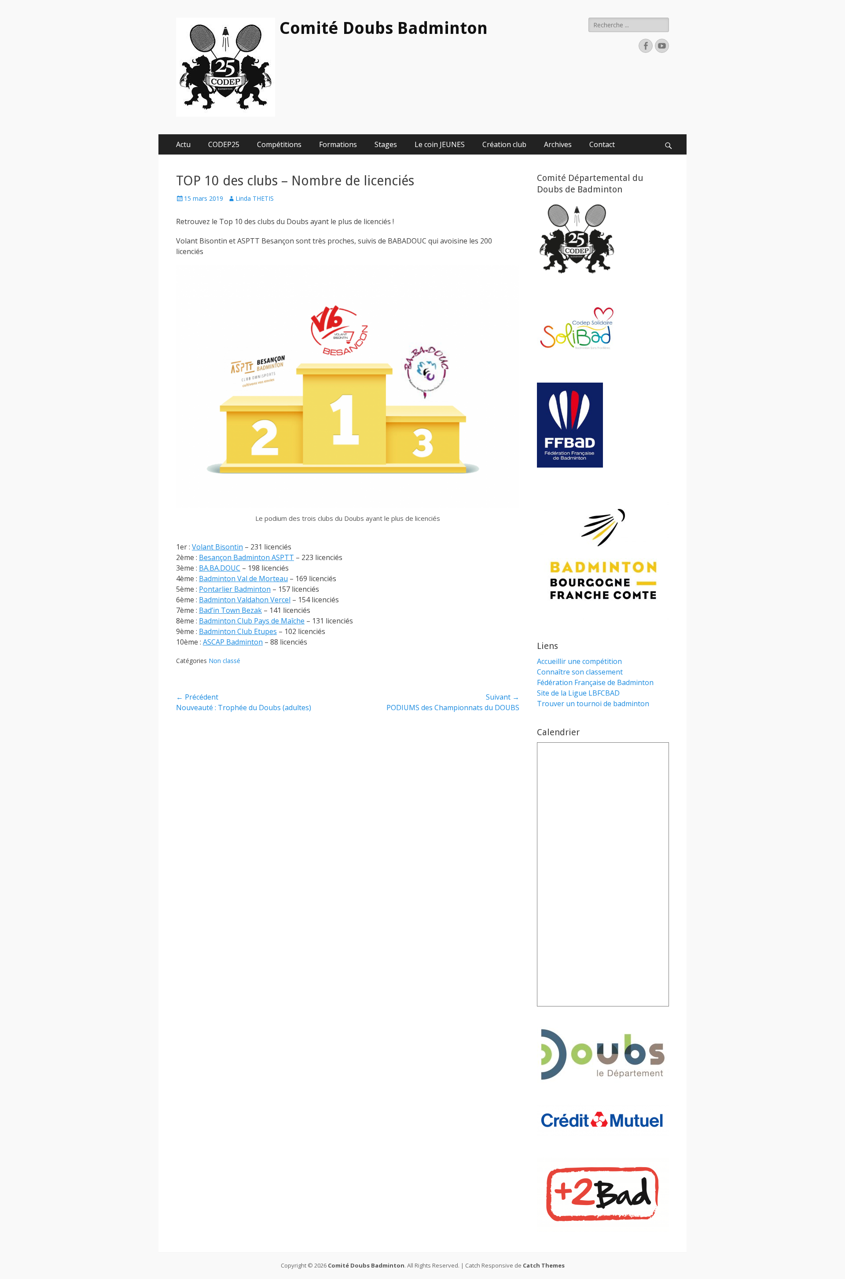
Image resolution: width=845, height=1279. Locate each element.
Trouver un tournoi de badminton (593, 703)
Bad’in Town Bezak (230, 610)
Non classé (224, 660)
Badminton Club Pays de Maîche (252, 621)
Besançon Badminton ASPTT (246, 557)
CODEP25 (223, 144)
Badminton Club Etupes (238, 631)
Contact (602, 144)
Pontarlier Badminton (235, 589)
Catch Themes (544, 1265)
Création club (504, 144)
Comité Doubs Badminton (383, 28)
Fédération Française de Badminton (595, 682)
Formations (338, 144)
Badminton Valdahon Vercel (244, 599)
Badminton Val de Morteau (243, 578)
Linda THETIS (254, 198)
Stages (386, 144)
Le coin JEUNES (440, 144)
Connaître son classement (580, 672)
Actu (183, 144)
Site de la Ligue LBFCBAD (578, 693)
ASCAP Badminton (233, 642)
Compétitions (279, 144)
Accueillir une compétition (579, 661)
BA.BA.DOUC (219, 568)
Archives (558, 144)
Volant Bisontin (217, 547)
